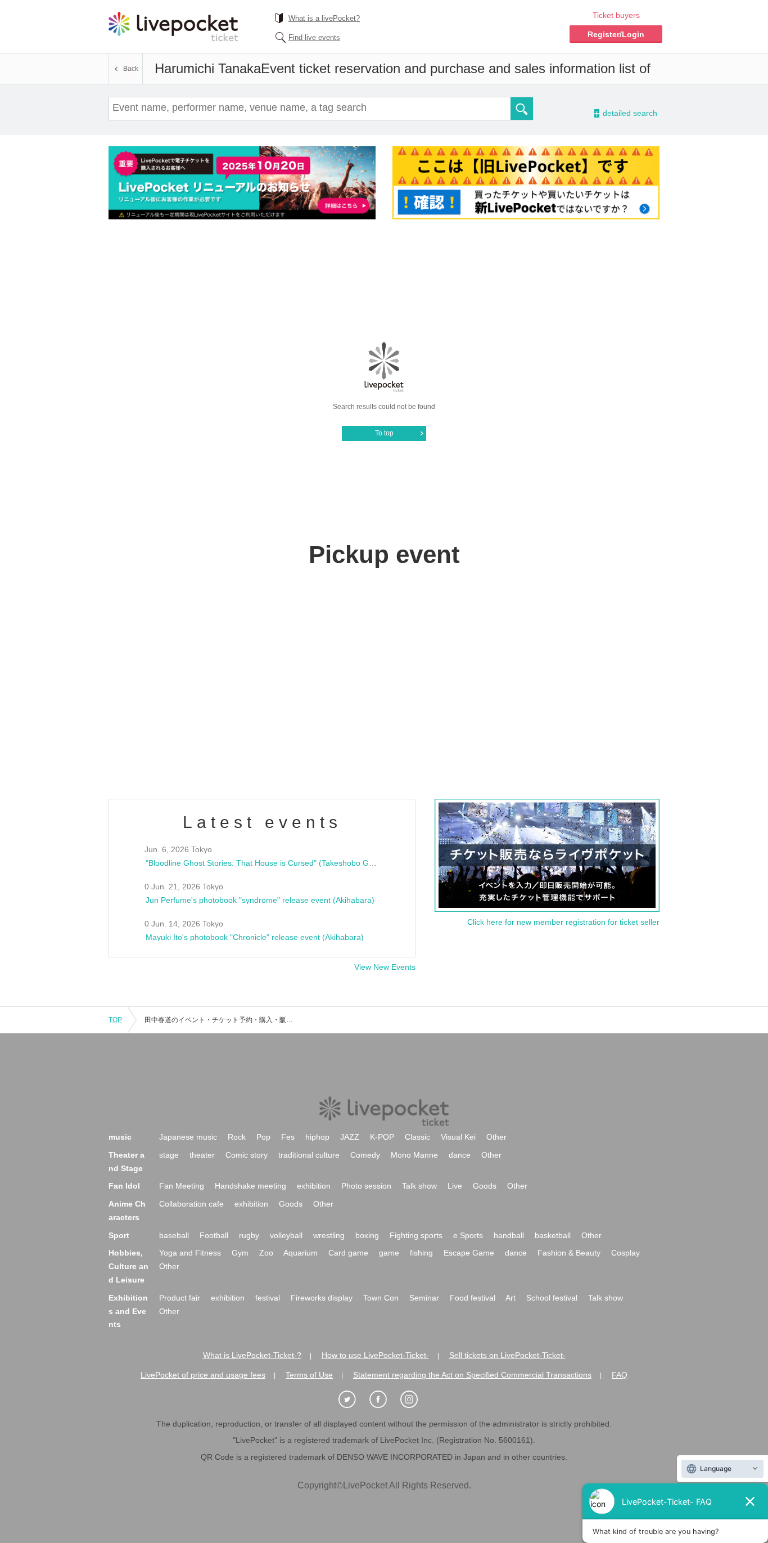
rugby (249, 1235)
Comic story (246, 1154)
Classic (417, 1136)
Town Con (381, 1297)
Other (496, 1136)
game (389, 1252)
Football (214, 1235)
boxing (367, 1235)
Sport (119, 1235)
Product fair (179, 1297)
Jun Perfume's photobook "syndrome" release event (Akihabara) (260, 900)
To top (384, 433)
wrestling (329, 1235)
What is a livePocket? (324, 18)
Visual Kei (458, 1136)
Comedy (365, 1154)
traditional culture (309, 1154)
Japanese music (188, 1136)
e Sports (468, 1235)
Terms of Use (309, 1374)
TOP (115, 1020)
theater (202, 1154)
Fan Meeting (181, 1185)
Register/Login (616, 34)
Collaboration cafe (191, 1203)
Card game (348, 1252)
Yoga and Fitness (190, 1252)
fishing (421, 1252)
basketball (553, 1235)
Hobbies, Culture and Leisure (128, 1266)
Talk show (419, 1185)
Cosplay (625, 1252)
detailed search (629, 113)
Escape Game (469, 1252)
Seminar (424, 1297)
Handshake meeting (250, 1185)
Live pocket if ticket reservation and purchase (173, 26)
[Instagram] (415, 1400)
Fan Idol (124, 1185)
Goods (484, 1185)
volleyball (286, 1235)
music (120, 1136)
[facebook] (384, 1400)
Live (455, 1185)
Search (522, 108)
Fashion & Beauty (568, 1252)
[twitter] (353, 1400)
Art (510, 1297)
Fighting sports (416, 1235)
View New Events (384, 966)
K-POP (382, 1136)
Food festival (472, 1297)
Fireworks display (322, 1297)
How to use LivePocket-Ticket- (375, 1355)
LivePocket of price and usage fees (203, 1374)
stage (169, 1154)
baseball (174, 1235)
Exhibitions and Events (128, 1311)
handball (509, 1235)
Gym (240, 1252)
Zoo (266, 1252)
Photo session (366, 1185)
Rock (237, 1136)
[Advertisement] (384, 279)
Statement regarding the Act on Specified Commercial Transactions (472, 1374)
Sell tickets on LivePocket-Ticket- (507, 1355)
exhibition (314, 1185)
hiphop (317, 1136)
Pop (263, 1136)
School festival (551, 1297)
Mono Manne (414, 1154)
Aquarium (300, 1252)
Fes (288, 1136)
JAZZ (349, 1136)
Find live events (314, 37)
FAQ (619, 1374)
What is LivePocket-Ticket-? (252, 1355)
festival (267, 1297)
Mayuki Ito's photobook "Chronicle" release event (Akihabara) (255, 937)
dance (460, 1154)
